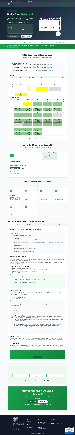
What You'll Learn (30, 224)
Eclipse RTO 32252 (47, 380)
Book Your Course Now (14, 36)
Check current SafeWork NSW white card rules (19, 286)
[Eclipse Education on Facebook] (14, 429)
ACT (27, 378)
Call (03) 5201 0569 (26, 36)
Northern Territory (32, 378)
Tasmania (51, 378)
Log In (59, 4)
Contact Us (54, 4)
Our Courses (48, 4)
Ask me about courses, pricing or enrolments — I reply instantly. (69, 430)
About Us (27, 424)
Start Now (64, 4)
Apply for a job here (31, 1)
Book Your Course (32, 401)
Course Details (15, 224)
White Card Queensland (54, 375)
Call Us (23, 168)
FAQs (45, 224)
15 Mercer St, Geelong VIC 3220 (43, 428)
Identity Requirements (15, 168)
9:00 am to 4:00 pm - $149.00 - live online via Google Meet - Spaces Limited (32, 64)
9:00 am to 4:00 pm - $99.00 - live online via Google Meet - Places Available (33, 69)
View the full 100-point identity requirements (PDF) (20, 328)
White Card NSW (28, 421)
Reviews (59, 224)
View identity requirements (13, 47)
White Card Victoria (35, 375)
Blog (26, 422)
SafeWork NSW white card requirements (36, 380)
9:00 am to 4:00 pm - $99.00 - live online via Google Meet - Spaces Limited (32, 67)
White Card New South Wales (19, 375)
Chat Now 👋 (69, 433)
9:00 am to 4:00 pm (41, 89)
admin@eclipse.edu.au (44, 419)
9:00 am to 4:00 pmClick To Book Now (28, 124)
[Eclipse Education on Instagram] (16, 429)
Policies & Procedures (29, 427)
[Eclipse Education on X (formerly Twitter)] (19, 429)
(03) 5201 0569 (18, 1)
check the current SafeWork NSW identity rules (38, 328)
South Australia (46, 378)
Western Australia (40, 378)
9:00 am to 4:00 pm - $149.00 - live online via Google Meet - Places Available (33, 70)
